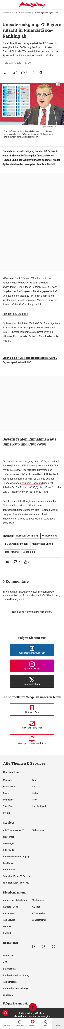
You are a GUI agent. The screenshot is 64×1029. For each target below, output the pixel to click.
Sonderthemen (39, 920)
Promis (6, 813)
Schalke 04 (8, 487)
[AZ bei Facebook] (34, 946)
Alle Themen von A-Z (13, 830)
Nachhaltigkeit (39, 806)
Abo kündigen (10, 982)
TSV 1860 (8, 806)
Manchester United (49, 336)
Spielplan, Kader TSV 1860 (16, 882)
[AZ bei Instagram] (44, 946)
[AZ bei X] (53, 946)
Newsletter (8, 837)
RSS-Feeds (8, 850)
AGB (5, 962)
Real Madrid (48, 164)
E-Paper (7, 926)
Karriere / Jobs (10, 907)
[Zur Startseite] (32, 7)
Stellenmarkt (38, 830)
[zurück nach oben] (33, 1007)
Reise (35, 799)
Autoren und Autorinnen (15, 900)
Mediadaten (38, 900)
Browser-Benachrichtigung (16, 856)
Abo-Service (9, 920)
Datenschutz (9, 968)
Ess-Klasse (8, 863)
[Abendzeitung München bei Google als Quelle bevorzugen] (41, 72)
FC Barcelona (9, 327)
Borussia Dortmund (32, 483)
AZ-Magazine (38, 913)
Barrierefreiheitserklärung (16, 975)
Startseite (6, 13)
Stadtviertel (9, 786)
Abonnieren (9, 913)
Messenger (8, 843)
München (7, 780)
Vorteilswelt (9, 869)
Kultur (35, 793)
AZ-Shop (36, 907)
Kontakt (7, 933)
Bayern (6, 793)
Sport (13, 13)
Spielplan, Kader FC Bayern (16, 876)
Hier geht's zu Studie (13, 313)
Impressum (8, 955)
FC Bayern (49, 151)
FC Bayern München (25, 13)
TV (33, 786)
